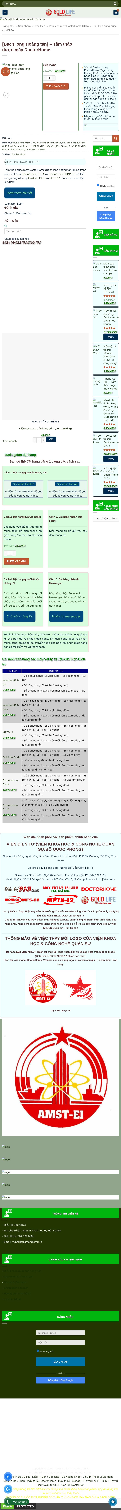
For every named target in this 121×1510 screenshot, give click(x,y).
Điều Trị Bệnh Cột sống (45, 1476)
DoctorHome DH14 (33, 174)
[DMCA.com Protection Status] (18, 1506)
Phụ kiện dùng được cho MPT (22, 146)
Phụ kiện (40, 25)
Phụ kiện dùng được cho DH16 (46, 142)
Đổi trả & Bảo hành (15, 1282)
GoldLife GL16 (36, 178)
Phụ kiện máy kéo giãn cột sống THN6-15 (57, 146)
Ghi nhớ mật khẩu (107, 186)
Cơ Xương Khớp (71, 1476)
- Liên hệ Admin (11, 1299)
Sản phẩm (24, 25)
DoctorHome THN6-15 (62, 174)
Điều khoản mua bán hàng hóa (22, 1270)
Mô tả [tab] (8, 162)
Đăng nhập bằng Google (105, 216)
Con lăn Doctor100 (72, 1484)
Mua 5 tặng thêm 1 (22, 142)
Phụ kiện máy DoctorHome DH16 (69, 25)
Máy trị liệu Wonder (69, 1480)
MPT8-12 (55, 178)
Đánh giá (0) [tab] (20, 162)
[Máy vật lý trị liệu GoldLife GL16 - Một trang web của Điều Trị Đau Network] (60, 12)
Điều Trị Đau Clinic (19, 1476)
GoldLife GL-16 (12, 757)
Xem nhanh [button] (10, 441)
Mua (111, 337)
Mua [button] (51, 439)
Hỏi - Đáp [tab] (34, 162)
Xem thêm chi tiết (19, 193)
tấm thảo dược (18, 154)
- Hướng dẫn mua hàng (16, 1293)
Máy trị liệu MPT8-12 (95, 1480)
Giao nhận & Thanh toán (18, 1276)
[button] (5, 12)
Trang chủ (8, 25)
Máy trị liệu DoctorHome (41, 1480)
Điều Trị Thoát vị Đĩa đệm (98, 1476)
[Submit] (115, 4)
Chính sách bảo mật (16, 1287)
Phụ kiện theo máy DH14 (33, 149)
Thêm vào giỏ (55, 86)
